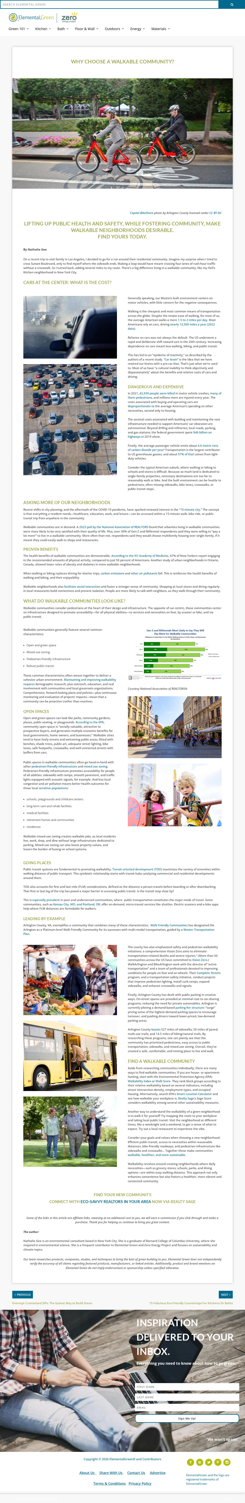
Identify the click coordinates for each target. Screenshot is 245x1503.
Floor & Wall (85, 29)
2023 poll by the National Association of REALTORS (113, 527)
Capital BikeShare (141, 213)
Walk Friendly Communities (169, 925)
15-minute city (190, 509)
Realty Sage (186, 1098)
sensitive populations (53, 788)
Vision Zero (199, 960)
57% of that (185, 454)
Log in (229, 1499)
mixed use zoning (95, 766)
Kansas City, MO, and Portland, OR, (77, 904)
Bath (61, 29)
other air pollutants (144, 573)
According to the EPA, (90, 722)
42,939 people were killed (157, 393)
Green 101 (17, 29)
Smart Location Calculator (194, 1094)
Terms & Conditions (109, 1483)
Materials (158, 29)
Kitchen (41, 29)
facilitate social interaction (82, 586)
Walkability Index (139, 1081)
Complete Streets (208, 973)
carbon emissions (112, 573)
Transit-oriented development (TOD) (137, 869)
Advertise (158, 1472)
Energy (135, 29)
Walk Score (163, 1081)
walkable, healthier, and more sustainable (156, 1155)
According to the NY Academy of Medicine (139, 556)
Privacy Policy (140, 1483)
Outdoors (112, 29)
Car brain (171, 359)
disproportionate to (141, 406)
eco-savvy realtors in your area (116, 1201)
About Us (87, 1472)
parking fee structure (190, 1007)
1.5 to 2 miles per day (192, 320)
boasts (155, 1029)
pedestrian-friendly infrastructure (54, 766)
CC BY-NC (215, 213)
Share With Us (111, 1472)
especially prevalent (46, 900)
